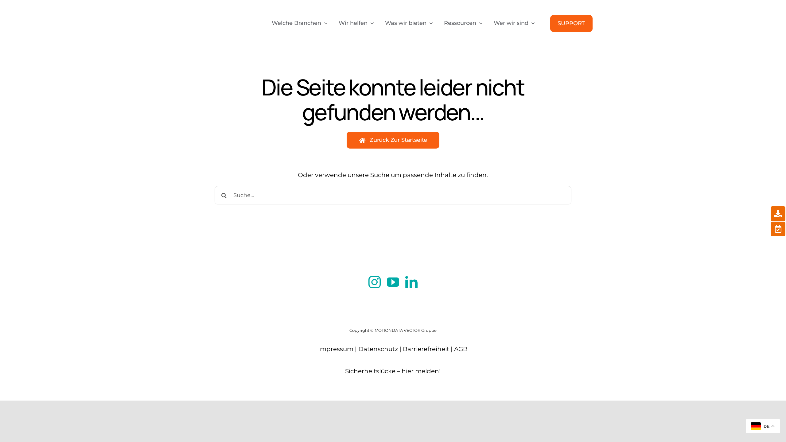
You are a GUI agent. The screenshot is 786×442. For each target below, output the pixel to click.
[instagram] (374, 282)
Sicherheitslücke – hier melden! (393, 371)
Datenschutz (378, 349)
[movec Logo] (224, 10)
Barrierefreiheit (426, 349)
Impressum (335, 349)
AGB (461, 349)
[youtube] (393, 282)
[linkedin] (411, 282)
